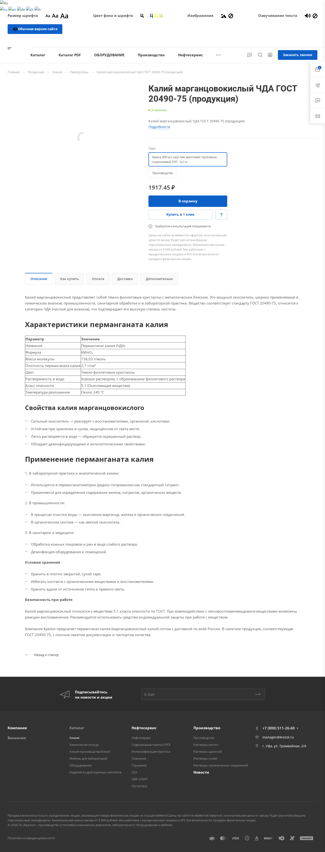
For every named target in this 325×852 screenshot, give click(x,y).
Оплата (98, 278)
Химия (74, 738)
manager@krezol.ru (278, 737)
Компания (17, 727)
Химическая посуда (83, 745)
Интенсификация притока (151, 751)
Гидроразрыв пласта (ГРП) (151, 745)
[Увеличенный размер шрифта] (64, 15)
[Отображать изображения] (224, 15)
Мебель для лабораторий (88, 758)
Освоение (139, 758)
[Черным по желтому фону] (156, 15)
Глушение (139, 765)
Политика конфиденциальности (31, 838)
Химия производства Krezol (89, 751)
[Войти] (270, 55)
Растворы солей (205, 758)
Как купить (69, 278)
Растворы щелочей (207, 751)
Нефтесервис (144, 727)
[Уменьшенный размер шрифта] (47, 15)
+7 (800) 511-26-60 (297, 40)
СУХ (134, 772)
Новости (201, 772)
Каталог (76, 727)
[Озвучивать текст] (308, 15)
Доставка (125, 278)
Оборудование (80, 765)
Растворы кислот (205, 745)
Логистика (139, 786)
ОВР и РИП (140, 779)
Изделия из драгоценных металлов (95, 772)
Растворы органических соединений (220, 765)
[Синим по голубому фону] (151, 15)
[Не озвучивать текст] (315, 15)
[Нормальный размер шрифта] (55, 15)
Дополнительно (159, 278)
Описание (38, 278)
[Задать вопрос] (221, 214)
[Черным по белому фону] (142, 15)
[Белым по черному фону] (146, 15)
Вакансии (17, 737)
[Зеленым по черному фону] (161, 15)
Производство (206, 727)
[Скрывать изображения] (230, 15)
